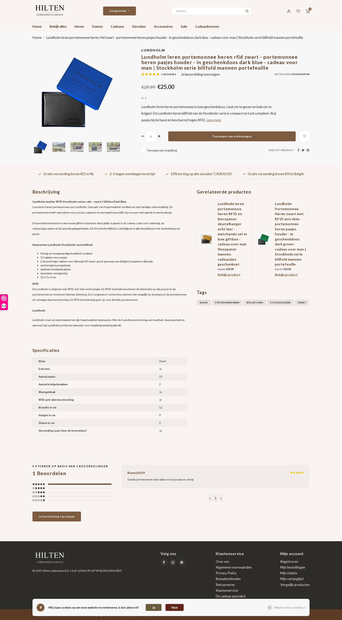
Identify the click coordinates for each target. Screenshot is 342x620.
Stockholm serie (280, 302)
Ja (153, 607)
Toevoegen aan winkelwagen (232, 136)
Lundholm (153, 50)
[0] (308, 11)
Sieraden (139, 26)
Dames (97, 26)
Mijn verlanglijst (292, 579)
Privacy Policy (226, 573)
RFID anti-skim (254, 302)
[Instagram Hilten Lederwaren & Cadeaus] (172, 562)
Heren (79, 26)
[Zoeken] (247, 11)
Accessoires (163, 26)
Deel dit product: (281, 150)
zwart (302, 302)
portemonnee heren (227, 302)
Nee (174, 607)
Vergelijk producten (295, 585)
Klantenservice (227, 590)
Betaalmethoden (228, 579)
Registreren (289, 561)
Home (37, 26)
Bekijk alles (58, 26)
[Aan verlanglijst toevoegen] (305, 136)
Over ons (222, 561)
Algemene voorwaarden (234, 567)
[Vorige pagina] (210, 498)
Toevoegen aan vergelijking (162, 150)
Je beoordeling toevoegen (200, 74)
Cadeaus (117, 26)
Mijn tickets (288, 573)
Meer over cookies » (289, 607)
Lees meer (213, 120)
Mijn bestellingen (292, 567)
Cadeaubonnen (207, 26)
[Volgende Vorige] (221, 498)
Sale (184, 26)
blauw (204, 302)
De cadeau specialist (231, 596)
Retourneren (225, 585)
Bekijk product (229, 275)
